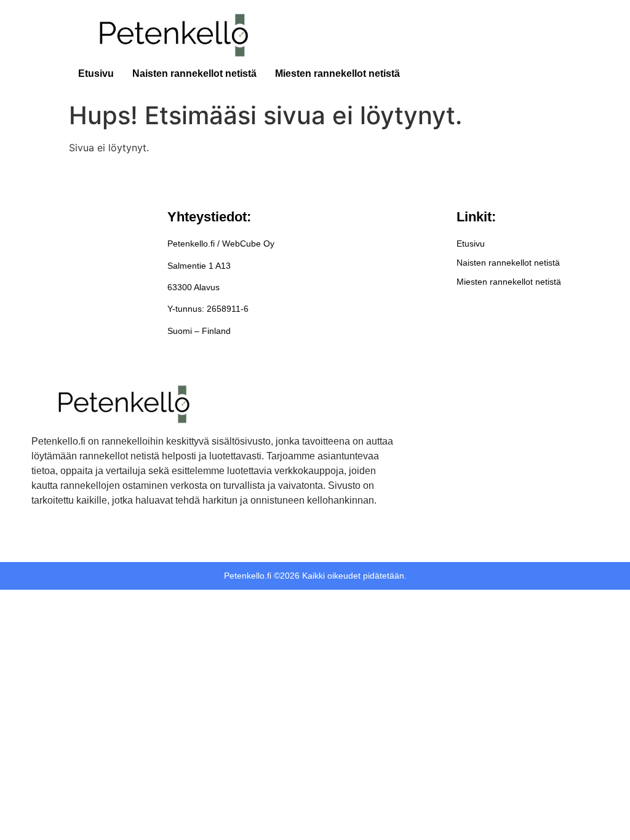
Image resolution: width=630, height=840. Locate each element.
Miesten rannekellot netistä (337, 73)
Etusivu (96, 73)
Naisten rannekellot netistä (194, 73)
